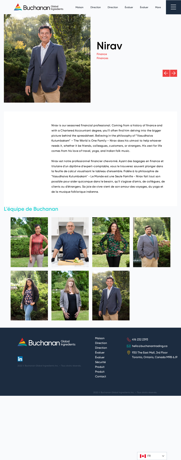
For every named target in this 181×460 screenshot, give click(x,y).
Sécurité (100, 362)
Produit (99, 367)
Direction (101, 343)
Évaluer (99, 352)
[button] (173, 7)
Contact (100, 376)
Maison (99, 338)
